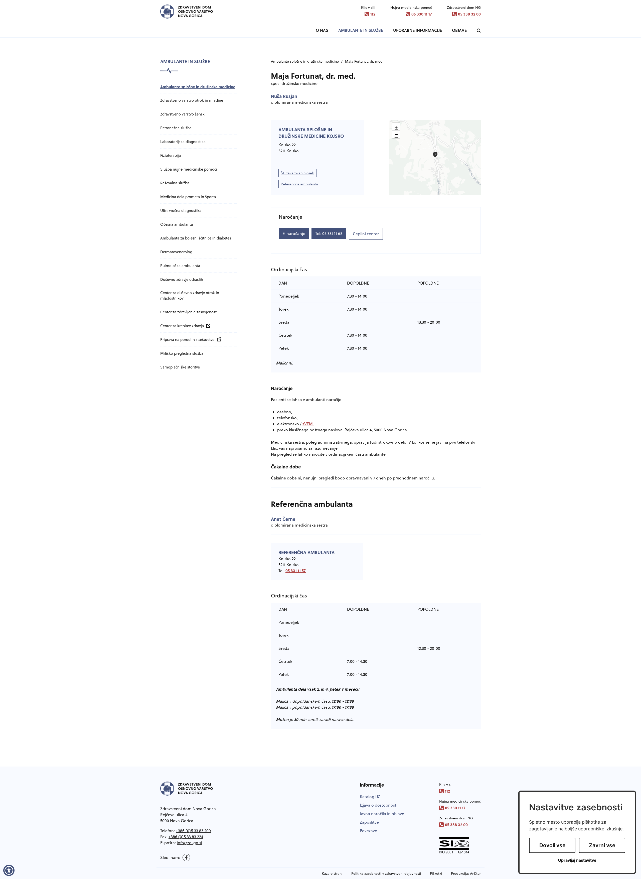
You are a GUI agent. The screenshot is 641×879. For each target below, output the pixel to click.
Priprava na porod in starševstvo (189, 339)
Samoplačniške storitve (180, 367)
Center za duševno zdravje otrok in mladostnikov (189, 295)
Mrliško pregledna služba (181, 353)
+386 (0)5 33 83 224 (186, 836)
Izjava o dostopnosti (378, 805)
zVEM (308, 424)
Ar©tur (475, 873)
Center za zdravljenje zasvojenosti (189, 312)
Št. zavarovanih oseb (298, 174)
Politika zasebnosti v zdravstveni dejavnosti (386, 873)
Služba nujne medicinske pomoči (188, 169)
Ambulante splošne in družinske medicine (197, 86)
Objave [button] (459, 30)
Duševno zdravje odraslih (181, 279)
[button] (435, 154)
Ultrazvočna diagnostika (180, 210)
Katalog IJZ (370, 796)
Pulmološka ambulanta (180, 265)
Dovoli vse (552, 845)
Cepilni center (366, 233)
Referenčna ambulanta (299, 184)
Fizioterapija (170, 155)
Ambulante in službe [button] (360, 30)
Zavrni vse (602, 845)
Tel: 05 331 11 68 (329, 233)
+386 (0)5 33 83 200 (193, 830)
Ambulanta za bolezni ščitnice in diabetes (195, 238)
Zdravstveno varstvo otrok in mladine (191, 100)
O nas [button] (322, 30)
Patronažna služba (176, 128)
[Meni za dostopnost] (9, 870)
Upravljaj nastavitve (577, 860)
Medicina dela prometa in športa (188, 196)
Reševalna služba (174, 183)
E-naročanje (293, 233)
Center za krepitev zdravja (184, 325)
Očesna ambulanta (176, 224)
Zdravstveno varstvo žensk (182, 114)
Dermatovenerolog (176, 252)
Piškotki (436, 873)
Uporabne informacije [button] (417, 30)
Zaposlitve (369, 822)
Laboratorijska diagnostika (183, 141)
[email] (189, 842)
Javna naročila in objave (382, 813)
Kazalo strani (332, 873)
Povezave (368, 830)
